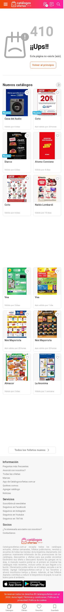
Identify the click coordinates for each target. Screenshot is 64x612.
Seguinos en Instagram (14, 511)
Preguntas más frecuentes (16, 466)
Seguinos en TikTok (13, 518)
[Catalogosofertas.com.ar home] (21, 4)
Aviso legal (17, 597)
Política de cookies (38, 600)
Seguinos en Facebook (14, 507)
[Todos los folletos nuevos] (58, 85)
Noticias (7, 493)
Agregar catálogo (11, 489)
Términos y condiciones (35, 597)
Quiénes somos (10, 485)
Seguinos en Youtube (13, 514)
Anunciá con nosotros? (14, 470)
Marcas (6, 478)
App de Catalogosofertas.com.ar (19, 481)
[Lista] (51, 4)
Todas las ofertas (11, 474)
